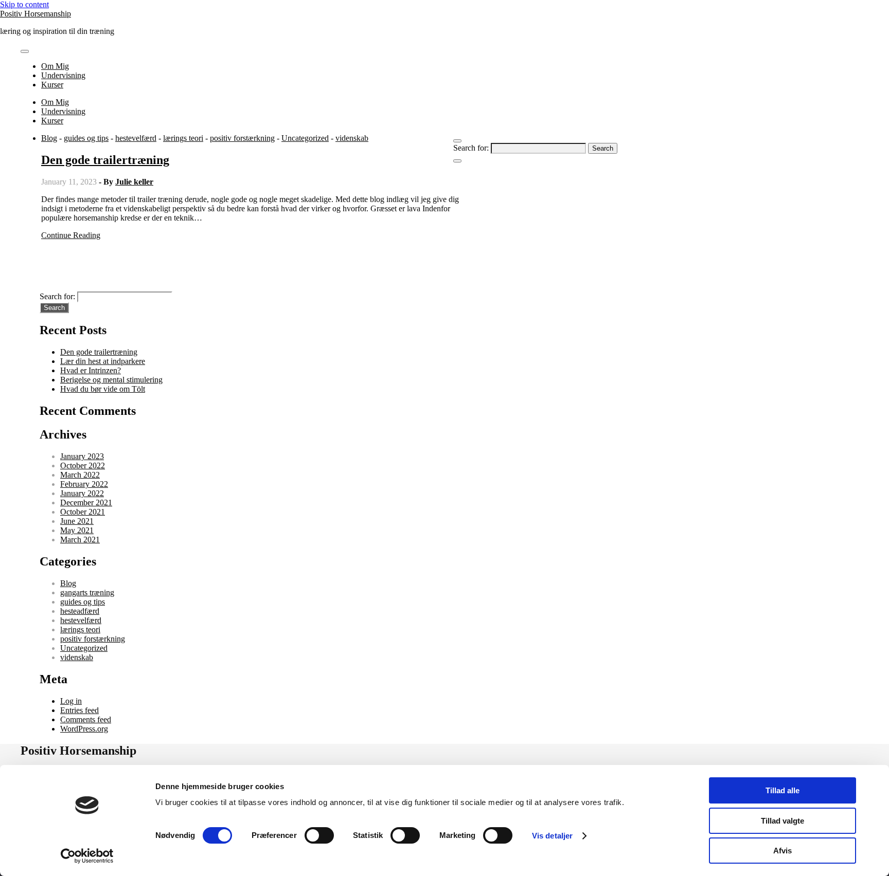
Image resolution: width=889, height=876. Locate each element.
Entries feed (79, 710)
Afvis (782, 850)
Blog (49, 138)
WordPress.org (84, 728)
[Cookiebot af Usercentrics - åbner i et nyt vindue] (87, 856)
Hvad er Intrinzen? (90, 370)
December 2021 (86, 502)
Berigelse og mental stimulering (111, 379)
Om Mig (55, 66)
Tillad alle (782, 790)
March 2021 (80, 539)
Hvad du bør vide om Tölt (102, 389)
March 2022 (80, 474)
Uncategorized (305, 138)
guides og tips (86, 138)
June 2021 (77, 521)
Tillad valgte (782, 820)
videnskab (351, 138)
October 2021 (82, 511)
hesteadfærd (79, 611)
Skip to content (24, 4)
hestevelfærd (135, 138)
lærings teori (183, 138)
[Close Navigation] (457, 160)
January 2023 (82, 456)
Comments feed (85, 719)
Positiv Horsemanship (35, 13)
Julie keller (134, 181)
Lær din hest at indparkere (102, 361)
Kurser (52, 84)
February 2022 (84, 484)
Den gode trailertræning (105, 160)
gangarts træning (87, 592)
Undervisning (63, 75)
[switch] (319, 835)
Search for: (471, 147)
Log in (71, 701)
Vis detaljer (552, 835)
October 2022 (82, 465)
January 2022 (82, 493)
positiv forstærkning (242, 138)
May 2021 (77, 530)
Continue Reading (70, 235)
